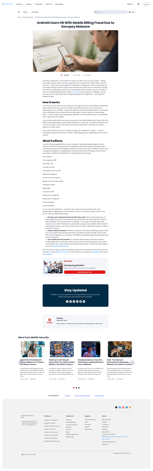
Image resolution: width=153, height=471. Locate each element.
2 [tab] (76, 387)
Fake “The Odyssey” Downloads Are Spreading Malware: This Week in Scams (119, 362)
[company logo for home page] (7, 4)
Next (132, 362)
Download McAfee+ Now (84, 272)
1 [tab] (73, 387)
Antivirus (67, 396)
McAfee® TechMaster (50, 438)
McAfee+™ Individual (50, 420)
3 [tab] (79, 387)
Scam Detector (100, 396)
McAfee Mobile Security (59, 246)
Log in (146, 4)
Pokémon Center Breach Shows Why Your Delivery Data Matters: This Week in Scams (62, 362)
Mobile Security (28, 17)
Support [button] (129, 4)
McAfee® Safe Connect (51, 432)
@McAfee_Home (61, 252)
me (50, 252)
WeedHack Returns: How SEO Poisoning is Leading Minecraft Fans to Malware (90, 362)
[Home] (19, 12)
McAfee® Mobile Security (52, 441)
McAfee (66, 75)
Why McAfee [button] (59, 4)
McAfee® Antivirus (49, 429)
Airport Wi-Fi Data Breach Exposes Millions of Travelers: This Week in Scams (32, 362)
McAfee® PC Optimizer (51, 435)
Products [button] (19, 4)
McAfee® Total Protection (52, 426)
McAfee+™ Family (49, 423)
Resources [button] (38, 4)
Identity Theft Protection (82, 396)
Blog (19, 17)
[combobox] (132, 12)
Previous (20, 362)
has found (75, 92)
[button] (139, 3)
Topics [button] (25, 12)
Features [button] (29, 4)
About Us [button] (49, 4)
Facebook (48, 254)
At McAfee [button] (35, 12)
